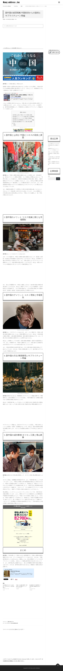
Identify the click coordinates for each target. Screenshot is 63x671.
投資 (8, 621)
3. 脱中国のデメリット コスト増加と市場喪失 (22, 118)
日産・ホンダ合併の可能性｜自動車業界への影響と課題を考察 (53, 153)
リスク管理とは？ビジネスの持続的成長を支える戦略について (53, 145)
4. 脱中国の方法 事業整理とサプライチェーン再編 (23, 119)
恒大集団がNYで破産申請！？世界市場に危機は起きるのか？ (35, 586)
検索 (49, 176)
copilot (9, 623)
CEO (16, 19)
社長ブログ (12, 621)
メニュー (59, 2)
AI (5, 623)
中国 (11, 623)
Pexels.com (26, 172)
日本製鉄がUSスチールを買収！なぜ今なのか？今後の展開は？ (8, 586)
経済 (17, 623)
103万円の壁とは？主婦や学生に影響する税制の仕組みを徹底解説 (54, 158)
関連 (15, 124)
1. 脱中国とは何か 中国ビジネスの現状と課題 (22, 114)
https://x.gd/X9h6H (23, 545)
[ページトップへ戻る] (58, 665)
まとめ (13, 123)
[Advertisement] (23, 37)
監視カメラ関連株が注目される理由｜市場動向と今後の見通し (53, 163)
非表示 (24, 112)
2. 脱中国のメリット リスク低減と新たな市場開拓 (23, 116)
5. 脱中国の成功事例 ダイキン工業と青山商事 (22, 121)
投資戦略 (14, 623)
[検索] (58, 178)
